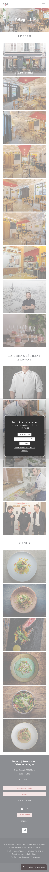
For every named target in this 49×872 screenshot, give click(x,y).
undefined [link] (25, 451)
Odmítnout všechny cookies (24, 439)
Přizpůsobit (24, 443)
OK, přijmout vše (24, 434)
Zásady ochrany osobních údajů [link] (25, 448)
